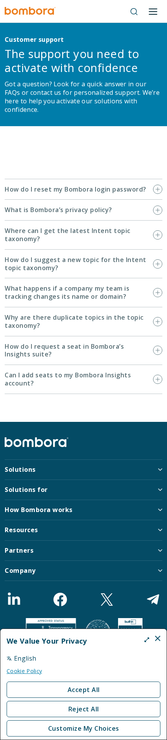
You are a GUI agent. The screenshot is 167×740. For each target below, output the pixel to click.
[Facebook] (60, 599)
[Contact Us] (153, 599)
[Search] (133, 11)
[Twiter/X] (106, 599)
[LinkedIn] (14, 599)
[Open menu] (153, 11)
